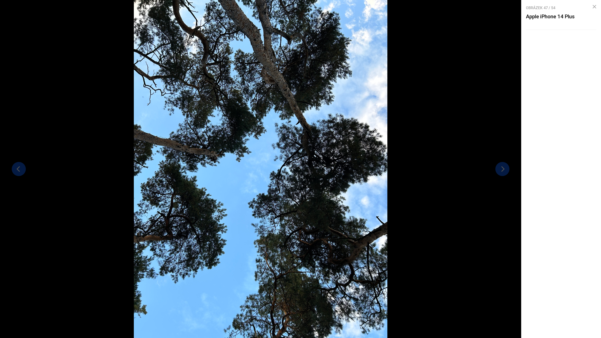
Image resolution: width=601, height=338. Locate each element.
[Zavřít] (594, 7)
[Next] (502, 169)
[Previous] (19, 169)
